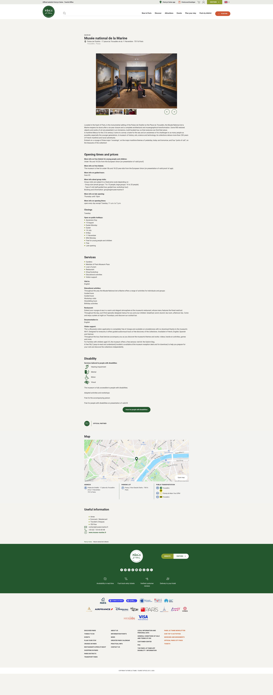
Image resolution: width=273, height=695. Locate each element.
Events (87, 637)
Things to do (89, 634)
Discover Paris (90, 630)
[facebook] (121, 570)
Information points (119, 634)
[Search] (64, 13)
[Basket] (198, 2)
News (113, 637)
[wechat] (140, 570)
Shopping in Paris (91, 650)
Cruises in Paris (90, 644)
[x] (151, 570)
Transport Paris (91, 657)
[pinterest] (136, 570)
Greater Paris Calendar (120, 640)
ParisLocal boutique (188, 2)
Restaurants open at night (95, 647)
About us (114, 630)
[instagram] (125, 570)
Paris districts (90, 653)
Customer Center (145, 641)
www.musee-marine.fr (97, 532)
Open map (181, 477)
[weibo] (147, 570)
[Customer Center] (203, 2)
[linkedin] (129, 570)
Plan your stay (90, 640)
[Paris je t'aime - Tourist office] (49, 12)
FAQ (139, 645)
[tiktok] (132, 570)
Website (167, 556)
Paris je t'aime (88, 542)
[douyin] (144, 570)
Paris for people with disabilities (136, 410)
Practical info (117, 644)
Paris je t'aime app (169, 2)
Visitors (179, 556)
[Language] (227, 2)
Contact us (115, 647)
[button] (167, 112)
